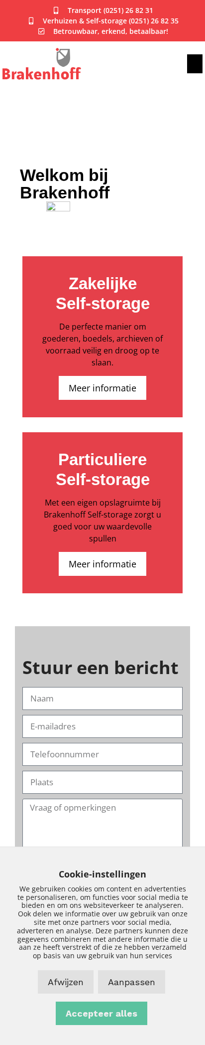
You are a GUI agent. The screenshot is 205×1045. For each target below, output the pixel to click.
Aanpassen (131, 982)
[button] (195, 63)
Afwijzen (66, 982)
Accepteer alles (101, 1013)
